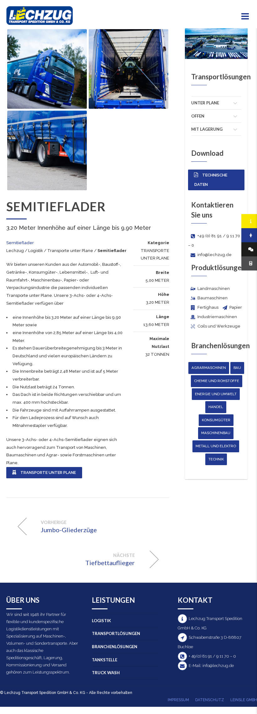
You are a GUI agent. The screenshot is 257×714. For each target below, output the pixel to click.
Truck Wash (106, 672)
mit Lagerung (207, 129)
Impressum (178, 700)
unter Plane (205, 102)
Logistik (35, 250)
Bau (237, 367)
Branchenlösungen (114, 646)
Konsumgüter (216, 420)
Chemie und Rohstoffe (216, 381)
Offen (197, 115)
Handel (215, 407)
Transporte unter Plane (70, 250)
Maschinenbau (215, 433)
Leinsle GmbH (243, 700)
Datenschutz (209, 700)
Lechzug (15, 250)
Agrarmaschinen (208, 367)
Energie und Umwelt (216, 394)
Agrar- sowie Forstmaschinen (75, 455)
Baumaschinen (21, 455)
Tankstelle (104, 659)
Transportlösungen (116, 633)
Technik (216, 459)
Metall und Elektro (216, 446)
